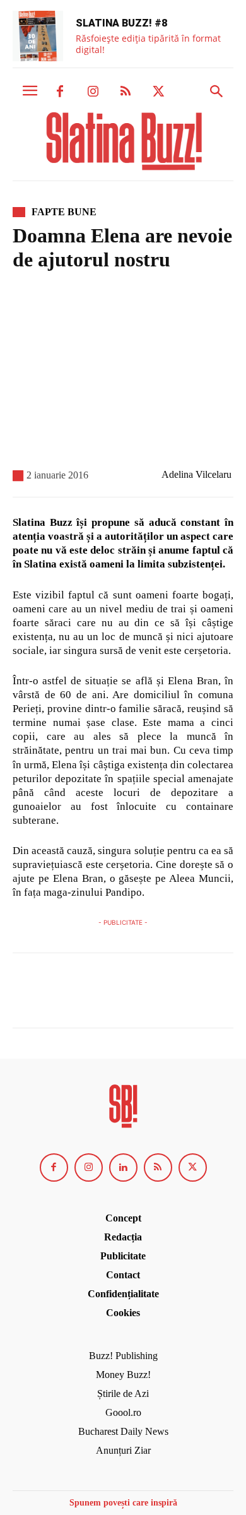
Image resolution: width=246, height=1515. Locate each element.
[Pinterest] (83, 996)
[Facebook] (60, 92)
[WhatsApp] (112, 996)
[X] (158, 92)
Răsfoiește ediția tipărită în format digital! (148, 44)
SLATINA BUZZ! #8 (121, 23)
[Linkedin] (123, 1167)
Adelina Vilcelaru (196, 474)
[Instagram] (92, 92)
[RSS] (125, 92)
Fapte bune (64, 212)
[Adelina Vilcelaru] (148, 474)
